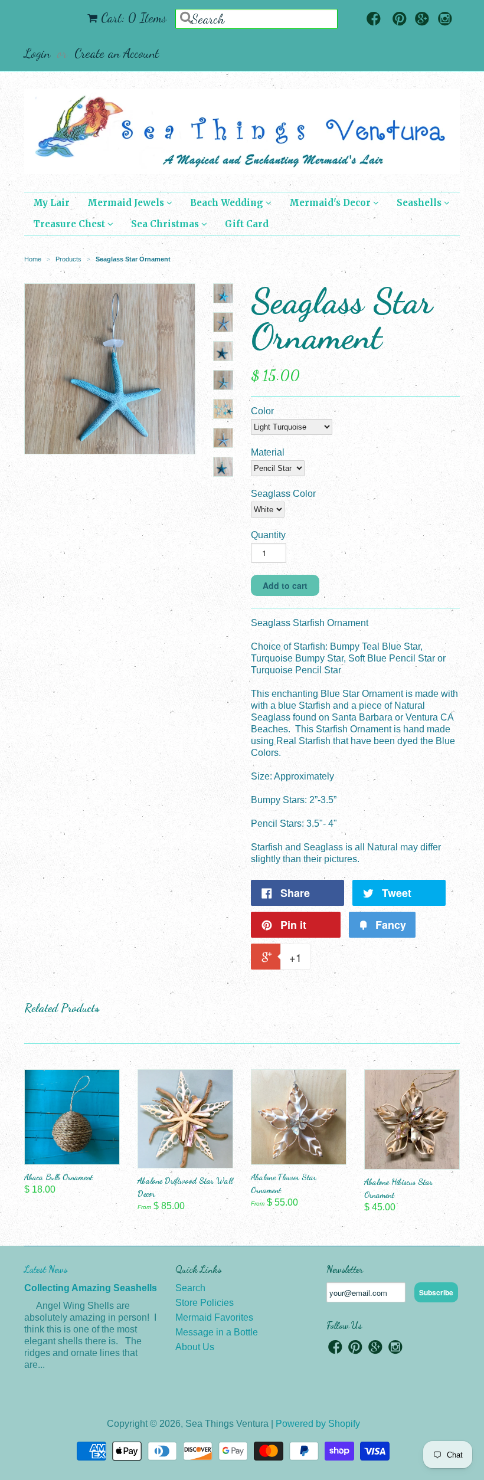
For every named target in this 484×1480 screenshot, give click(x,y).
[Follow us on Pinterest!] (400, 20)
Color (262, 411)
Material (267, 452)
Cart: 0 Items (133, 17)
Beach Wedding (228, 202)
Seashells (420, 202)
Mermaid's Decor (331, 202)
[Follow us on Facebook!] (374, 20)
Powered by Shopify (318, 1424)
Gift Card (247, 224)
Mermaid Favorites (214, 1317)
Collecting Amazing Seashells (90, 1288)
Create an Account (116, 53)
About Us (194, 1347)
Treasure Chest (70, 224)
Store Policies (204, 1303)
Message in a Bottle (216, 1332)
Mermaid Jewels (126, 202)
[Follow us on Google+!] (422, 20)
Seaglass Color (283, 494)
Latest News (45, 1269)
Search (190, 1288)
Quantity (268, 535)
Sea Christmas (166, 224)
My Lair (51, 202)
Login (37, 53)
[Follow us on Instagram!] (445, 20)
